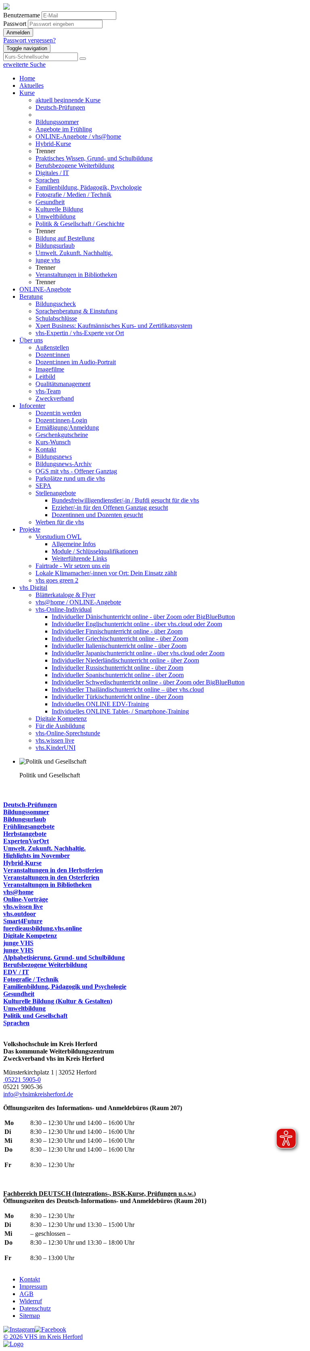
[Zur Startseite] (6, 7)
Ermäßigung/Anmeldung (67, 427)
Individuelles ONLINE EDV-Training (100, 704)
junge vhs (48, 260)
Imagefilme (50, 369)
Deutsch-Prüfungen (60, 107)
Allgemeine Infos (74, 543)
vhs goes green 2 (57, 580)
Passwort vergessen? (29, 40)
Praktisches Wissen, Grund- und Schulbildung (94, 158)
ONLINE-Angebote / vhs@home (78, 136)
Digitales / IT (52, 172)
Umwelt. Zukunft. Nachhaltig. (74, 252)
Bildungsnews (54, 456)
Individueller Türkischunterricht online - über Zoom (117, 696)
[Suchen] (83, 58)
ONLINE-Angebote (45, 289)
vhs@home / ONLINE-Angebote (78, 602)
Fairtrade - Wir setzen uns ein (73, 565)
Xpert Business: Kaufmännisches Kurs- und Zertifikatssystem (114, 325)
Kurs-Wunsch (53, 442)
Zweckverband (55, 398)
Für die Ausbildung (60, 725)
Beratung (31, 296)
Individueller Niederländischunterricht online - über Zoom (125, 660)
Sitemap (29, 1315)
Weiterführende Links (79, 558)
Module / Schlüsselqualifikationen (95, 551)
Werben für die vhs (60, 522)
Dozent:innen (53, 354)
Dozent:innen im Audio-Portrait (76, 362)
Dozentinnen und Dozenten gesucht (97, 514)
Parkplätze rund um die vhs (70, 478)
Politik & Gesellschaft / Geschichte (80, 223)
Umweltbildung (55, 216)
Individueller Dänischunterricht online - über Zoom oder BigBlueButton (143, 616)
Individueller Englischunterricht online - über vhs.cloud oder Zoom (137, 624)
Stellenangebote (56, 493)
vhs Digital (33, 587)
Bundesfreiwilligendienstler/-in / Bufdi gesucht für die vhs (125, 500)
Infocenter (32, 405)
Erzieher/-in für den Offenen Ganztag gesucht (110, 507)
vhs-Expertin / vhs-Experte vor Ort (80, 332)
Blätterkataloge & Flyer (65, 594)
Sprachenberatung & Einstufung (76, 311)
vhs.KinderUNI (55, 747)
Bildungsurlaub (55, 245)
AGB (26, 1293)
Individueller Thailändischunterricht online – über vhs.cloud (128, 689)
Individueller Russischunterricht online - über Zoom (117, 667)
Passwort (14, 23)
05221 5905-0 (22, 1079)
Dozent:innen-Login (61, 420)
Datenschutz (35, 1308)
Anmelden (18, 33)
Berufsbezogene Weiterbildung (75, 165)
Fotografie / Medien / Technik (73, 194)
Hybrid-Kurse (53, 143)
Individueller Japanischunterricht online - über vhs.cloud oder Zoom (138, 653)
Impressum (33, 1286)
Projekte (29, 529)
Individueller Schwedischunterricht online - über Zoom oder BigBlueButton (148, 682)
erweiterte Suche (24, 64)
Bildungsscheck (56, 303)
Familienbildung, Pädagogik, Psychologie (89, 187)
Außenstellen (52, 347)
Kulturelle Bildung (59, 209)
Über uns (31, 340)
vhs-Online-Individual (64, 609)
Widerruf (30, 1301)
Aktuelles (31, 85)
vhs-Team (48, 391)
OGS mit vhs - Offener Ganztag (76, 471)
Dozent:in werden (58, 413)
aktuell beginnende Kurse (68, 100)
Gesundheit (50, 201)
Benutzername (21, 15)
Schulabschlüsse (56, 318)
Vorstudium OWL (59, 536)
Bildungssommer (57, 121)
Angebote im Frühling (64, 129)
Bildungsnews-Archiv (64, 463)
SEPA (43, 485)
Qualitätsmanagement (63, 383)
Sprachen (47, 180)
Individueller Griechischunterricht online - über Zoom (120, 638)
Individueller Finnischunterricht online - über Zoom (117, 631)
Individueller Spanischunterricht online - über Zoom (118, 674)
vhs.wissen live (55, 740)
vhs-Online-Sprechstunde (68, 733)
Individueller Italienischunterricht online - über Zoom (119, 645)
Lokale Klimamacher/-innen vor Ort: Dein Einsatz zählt (106, 573)
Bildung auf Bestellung (65, 238)
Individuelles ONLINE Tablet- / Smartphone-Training (120, 711)
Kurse (27, 92)
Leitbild (45, 376)
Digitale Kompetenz (61, 718)
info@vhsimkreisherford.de (38, 1094)
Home (27, 78)
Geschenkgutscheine (62, 434)
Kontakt (46, 449)
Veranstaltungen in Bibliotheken (76, 274)
